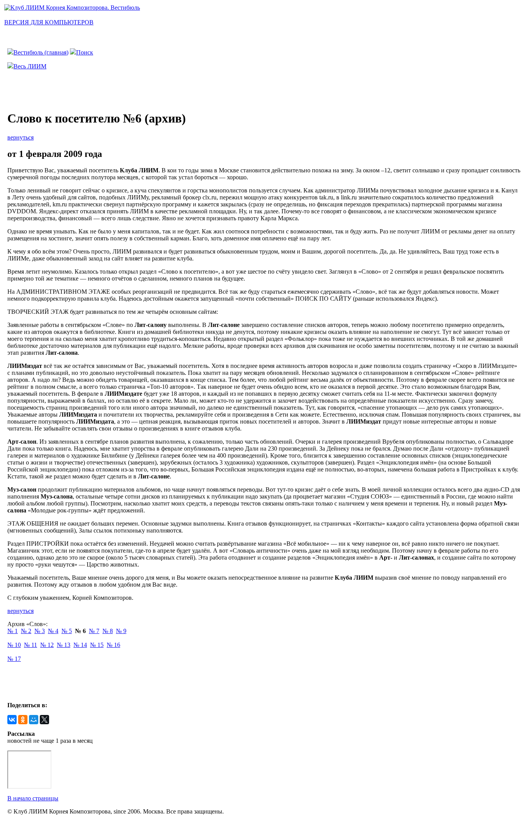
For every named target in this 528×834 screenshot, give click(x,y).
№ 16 (113, 645)
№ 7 (94, 631)
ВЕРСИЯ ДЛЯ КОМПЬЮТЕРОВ (49, 22)
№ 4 (53, 631)
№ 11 (30, 645)
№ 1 (12, 631)
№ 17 (14, 658)
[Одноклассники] (22, 719)
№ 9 (121, 631)
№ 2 (26, 631)
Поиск (84, 52)
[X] (44, 719)
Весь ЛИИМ (30, 66)
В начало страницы (32, 798)
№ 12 (47, 645)
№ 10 (14, 645)
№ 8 (107, 631)
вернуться (20, 137)
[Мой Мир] (33, 719)
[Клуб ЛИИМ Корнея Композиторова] (72, 7)
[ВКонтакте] (12, 719)
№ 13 (63, 645)
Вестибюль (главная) (41, 52)
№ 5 (66, 631)
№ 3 (39, 631)
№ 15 (97, 645)
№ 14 (80, 645)
